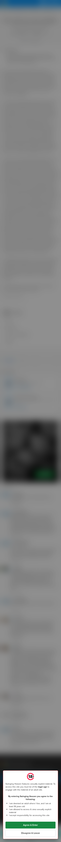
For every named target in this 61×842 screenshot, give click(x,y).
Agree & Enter (30, 825)
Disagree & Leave (30, 833)
